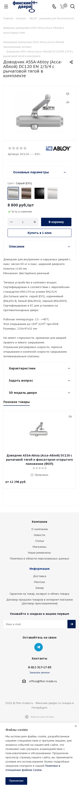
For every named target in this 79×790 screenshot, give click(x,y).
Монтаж (39, 582)
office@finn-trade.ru (43, 681)
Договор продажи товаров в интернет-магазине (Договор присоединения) (39, 601)
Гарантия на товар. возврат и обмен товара (39, 594)
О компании (39, 529)
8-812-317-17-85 (39, 667)
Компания (39, 522)
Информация (39, 569)
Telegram (38, 647)
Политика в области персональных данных (39, 558)
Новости (39, 535)
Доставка (39, 576)
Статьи (39, 541)
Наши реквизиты (39, 552)
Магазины (39, 547)
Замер (39, 588)
